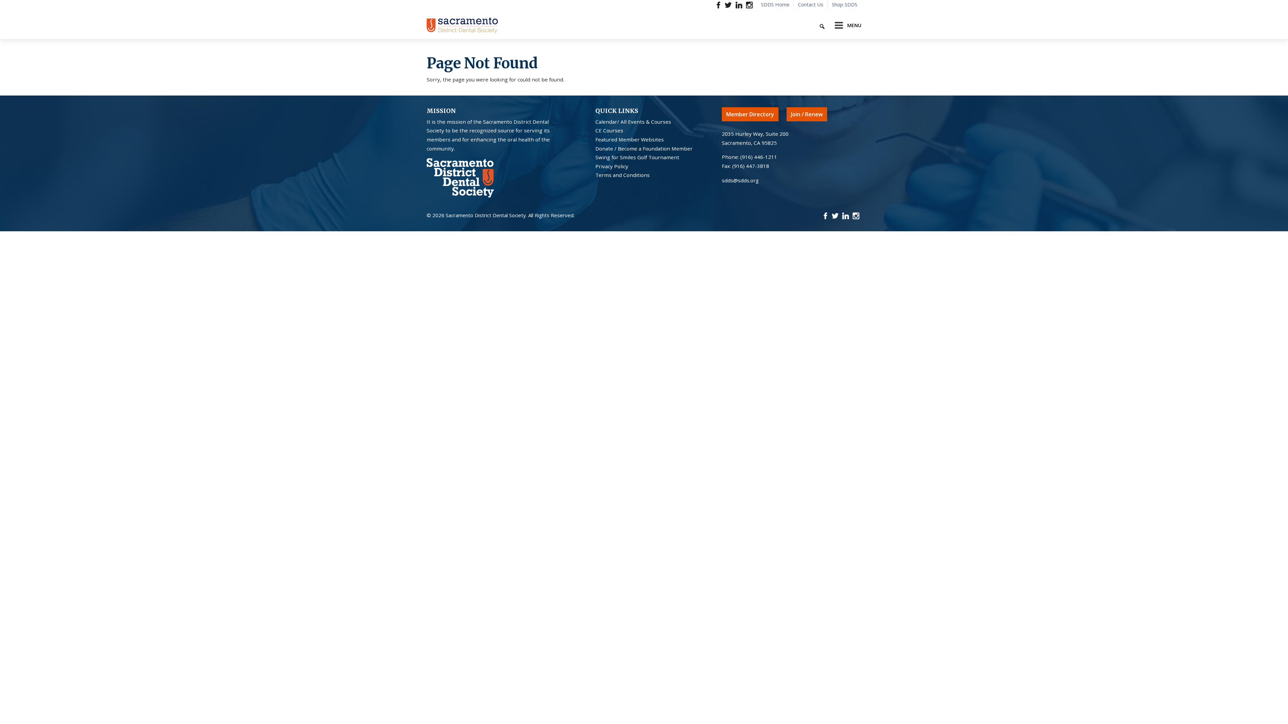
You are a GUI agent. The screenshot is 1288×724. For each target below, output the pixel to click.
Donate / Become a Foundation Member (644, 148)
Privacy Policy (611, 166)
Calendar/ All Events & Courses (633, 121)
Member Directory (750, 114)
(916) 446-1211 (758, 157)
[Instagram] (749, 4)
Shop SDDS (844, 4)
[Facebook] (718, 4)
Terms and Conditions (622, 175)
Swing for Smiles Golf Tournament (637, 157)
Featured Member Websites (629, 139)
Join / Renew (807, 114)
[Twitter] (728, 4)
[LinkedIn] (739, 4)
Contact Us (810, 4)
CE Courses (609, 130)
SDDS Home (775, 4)
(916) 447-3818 (750, 166)
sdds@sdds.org (740, 180)
